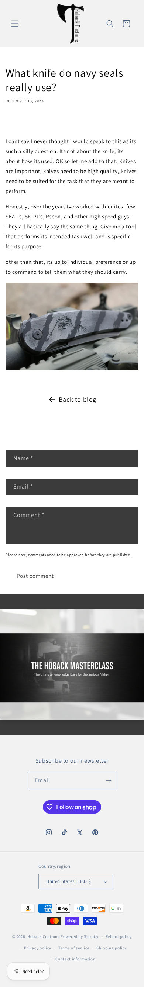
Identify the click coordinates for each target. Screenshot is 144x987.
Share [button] (20, 122)
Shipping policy (111, 947)
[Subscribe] (109, 780)
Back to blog (77, 399)
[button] (15, 23)
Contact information (75, 959)
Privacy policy (37, 947)
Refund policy (119, 936)
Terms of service (73, 947)
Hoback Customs (43, 936)
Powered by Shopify (80, 936)
